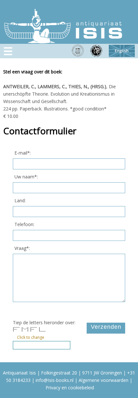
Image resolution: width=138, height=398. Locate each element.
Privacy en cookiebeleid (70, 387)
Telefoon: (24, 224)
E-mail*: (22, 153)
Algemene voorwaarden (103, 380)
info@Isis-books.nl (54, 380)
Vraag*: (22, 248)
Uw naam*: (26, 177)
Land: (20, 200)
